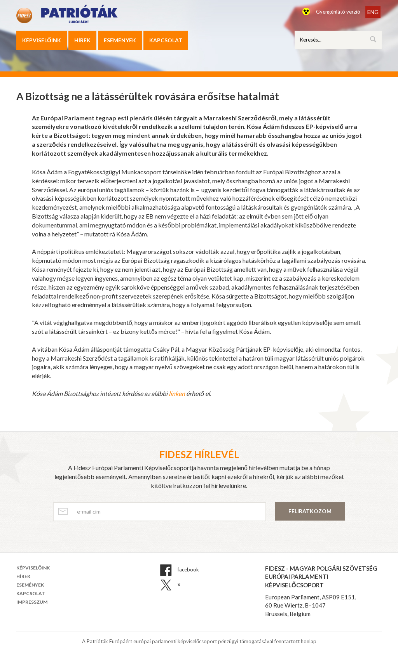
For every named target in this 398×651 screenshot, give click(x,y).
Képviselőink (41, 40)
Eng (373, 12)
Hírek (82, 40)
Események (120, 40)
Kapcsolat (165, 40)
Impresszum (31, 602)
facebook (187, 569)
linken (177, 393)
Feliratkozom (310, 511)
